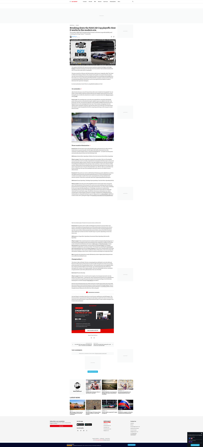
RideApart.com (106, 430)
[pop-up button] (112, 63)
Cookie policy (102, 438)
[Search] (133, 1)
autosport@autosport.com (135, 426)
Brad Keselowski (104, 243)
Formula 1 (85, 1)
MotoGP (90, 1)
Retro (119, 1)
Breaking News (113, 1)
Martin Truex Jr (109, 95)
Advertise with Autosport (134, 428)
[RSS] (87, 431)
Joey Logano (101, 245)
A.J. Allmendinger (103, 194)
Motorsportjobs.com (107, 425)
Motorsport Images (82, 142)
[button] (93, 52)
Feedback (132, 423)
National (99, 1)
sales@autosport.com (134, 431)
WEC (95, 1)
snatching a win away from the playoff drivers (102, 195)
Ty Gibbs (75, 96)
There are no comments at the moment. (93, 353)
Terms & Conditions (95, 438)
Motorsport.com (106, 427)
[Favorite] (111, 37)
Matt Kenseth (75, 245)
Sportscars (105, 1)
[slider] (92, 61)
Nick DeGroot (74, 36)
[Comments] (114, 37)
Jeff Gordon (95, 243)
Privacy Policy (107, 438)
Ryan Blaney (90, 280)
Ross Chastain (91, 248)
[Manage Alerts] (94, 338)
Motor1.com (106, 423)
